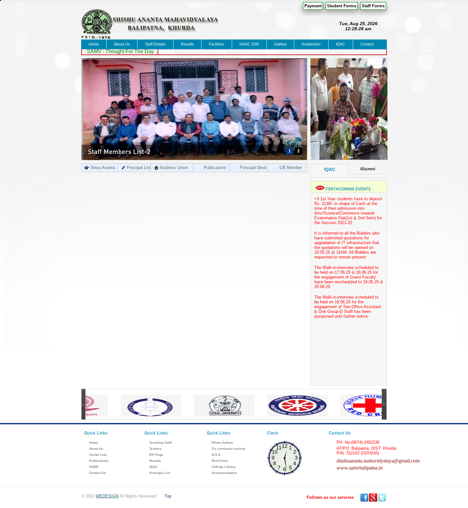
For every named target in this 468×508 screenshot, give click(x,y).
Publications (215, 167)
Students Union (174, 167)
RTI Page (156, 454)
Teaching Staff (160, 442)
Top (168, 496)
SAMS (93, 467)
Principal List (139, 167)
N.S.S (216, 454)
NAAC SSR (249, 44)
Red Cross (220, 460)
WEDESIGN (107, 496)
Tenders (155, 448)
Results (187, 44)
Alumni (367, 168)
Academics (311, 44)
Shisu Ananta (102, 167)
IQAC (340, 44)
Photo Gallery (222, 442)
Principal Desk (253, 167)
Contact (367, 44)
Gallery (280, 44)
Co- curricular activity (228, 448)
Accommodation (224, 473)
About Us (122, 44)
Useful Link (98, 454)
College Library (224, 467)
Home (94, 44)
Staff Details (155, 44)
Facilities (216, 44)
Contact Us (97, 473)
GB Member (291, 167)
